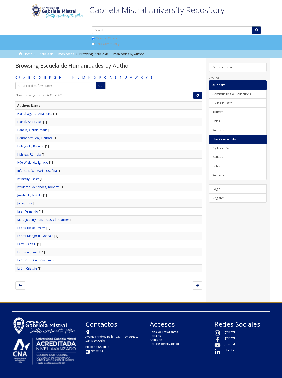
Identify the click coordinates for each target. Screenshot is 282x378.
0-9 (17, 77)
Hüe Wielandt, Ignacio (32, 162)
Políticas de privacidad (164, 344)
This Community (107, 44)
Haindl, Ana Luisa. (29, 122)
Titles (216, 121)
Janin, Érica (25, 203)
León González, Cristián (34, 260)
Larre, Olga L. (26, 244)
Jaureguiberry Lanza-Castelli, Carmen (43, 219)
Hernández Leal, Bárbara (35, 138)
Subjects (218, 130)
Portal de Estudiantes (164, 332)
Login (216, 189)
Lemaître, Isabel (28, 252)
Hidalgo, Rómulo (29, 154)
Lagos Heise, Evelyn (31, 228)
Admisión (156, 340)
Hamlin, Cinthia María (32, 130)
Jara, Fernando (27, 211)
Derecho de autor (225, 67)
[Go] (256, 30)
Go (100, 85)
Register (218, 198)
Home (28, 54)
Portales (155, 336)
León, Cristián (27, 268)
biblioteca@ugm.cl (97, 347)
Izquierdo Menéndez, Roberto (38, 187)
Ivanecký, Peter (28, 179)
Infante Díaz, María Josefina (37, 171)
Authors (218, 112)
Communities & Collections (231, 94)
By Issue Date (222, 103)
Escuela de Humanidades (56, 54)
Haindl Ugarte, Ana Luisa (34, 113)
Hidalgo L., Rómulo (30, 146)
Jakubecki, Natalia (29, 195)
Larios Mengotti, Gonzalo (35, 236)
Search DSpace (107, 38)
